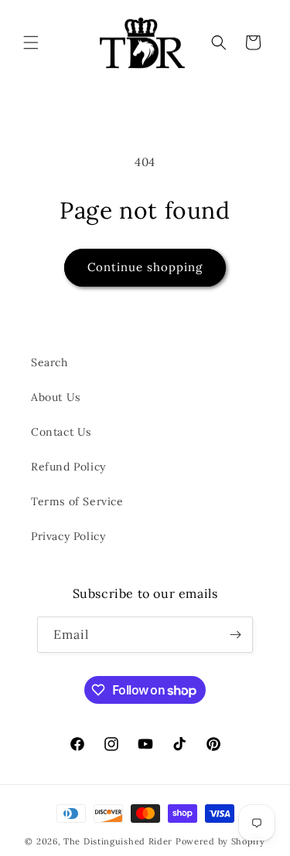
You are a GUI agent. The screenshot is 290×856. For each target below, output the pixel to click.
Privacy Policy (68, 536)
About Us (55, 397)
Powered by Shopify (220, 841)
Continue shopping (145, 267)
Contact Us (61, 432)
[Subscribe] (235, 635)
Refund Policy (68, 467)
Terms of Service (77, 501)
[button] (31, 42)
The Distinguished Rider (117, 841)
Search (49, 362)
